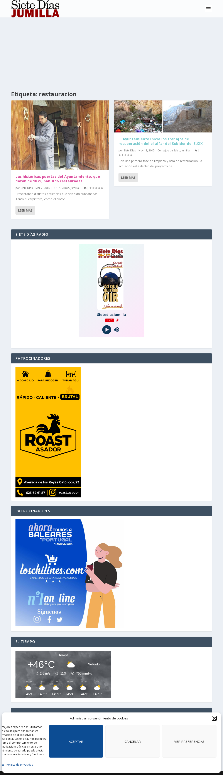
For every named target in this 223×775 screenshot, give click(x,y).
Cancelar (133, 741)
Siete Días (27, 188)
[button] (214, 718)
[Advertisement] (111, 50)
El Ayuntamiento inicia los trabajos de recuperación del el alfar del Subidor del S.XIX (160, 141)
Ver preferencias (189, 741)
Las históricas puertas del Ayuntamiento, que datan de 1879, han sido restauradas (57, 178)
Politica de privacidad (20, 765)
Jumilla (75, 188)
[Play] (106, 329)
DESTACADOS (61, 188)
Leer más (25, 210)
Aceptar (76, 741)
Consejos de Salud (168, 150)
